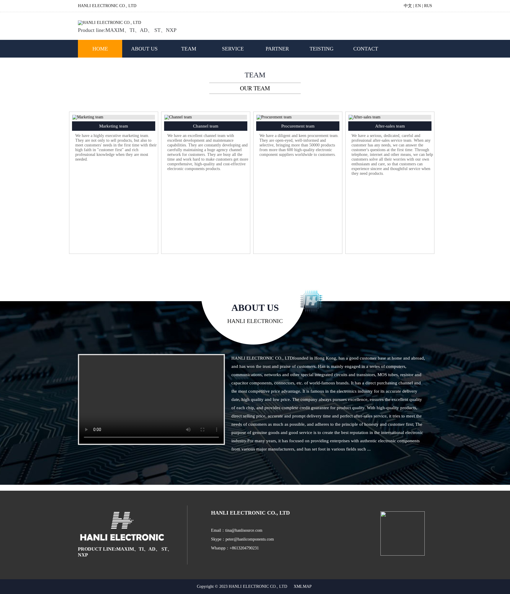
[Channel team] (178, 117)
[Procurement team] (274, 117)
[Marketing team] (87, 117)
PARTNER (277, 49)
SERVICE (233, 49)
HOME (100, 49)
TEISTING (322, 49)
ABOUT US (144, 49)
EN (418, 6)
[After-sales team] (364, 117)
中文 (408, 6)
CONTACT (365, 49)
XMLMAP (303, 586)
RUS (428, 6)
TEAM (188, 49)
